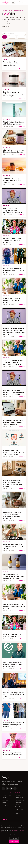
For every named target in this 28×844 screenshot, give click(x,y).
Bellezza (12, 36)
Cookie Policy (15, 830)
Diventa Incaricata (6, 795)
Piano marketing (19, 800)
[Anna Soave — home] (5, 2)
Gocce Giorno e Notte (20, 806)
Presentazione (18, 795)
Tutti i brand (18, 816)
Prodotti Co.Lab (19, 797)
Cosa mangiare (19, 809)
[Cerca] (18, 2)
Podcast (4, 802)
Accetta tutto (14, 841)
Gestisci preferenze (13, 834)
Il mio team (5, 797)
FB (11, 788)
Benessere (21, 36)
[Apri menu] (13, 2)
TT (14, 788)
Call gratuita (5, 800)
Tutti (4, 36)
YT (7, 788)
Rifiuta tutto (14, 838)
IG (3, 788)
